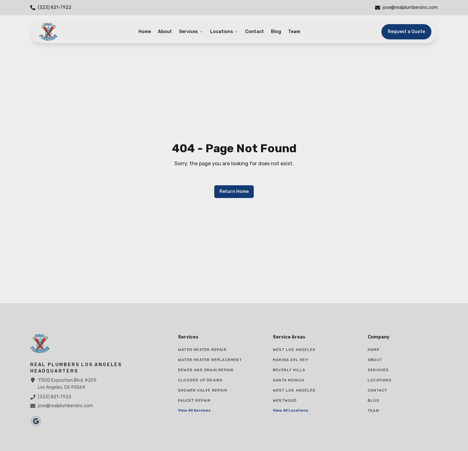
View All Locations (290, 410)
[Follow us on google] (36, 421)
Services (188, 31)
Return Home (234, 191)
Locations (221, 31)
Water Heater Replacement (210, 360)
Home (144, 31)
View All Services (194, 410)
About (165, 31)
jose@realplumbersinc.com (65, 405)
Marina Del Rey (290, 360)
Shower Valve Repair (202, 390)
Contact (254, 31)
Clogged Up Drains (200, 380)
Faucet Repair (194, 400)
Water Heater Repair (202, 349)
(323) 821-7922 (54, 397)
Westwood (285, 400)
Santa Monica (288, 380)
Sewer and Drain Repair (206, 370)
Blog (276, 31)
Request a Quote (406, 31)
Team (294, 31)
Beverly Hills (289, 370)
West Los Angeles (294, 349)
